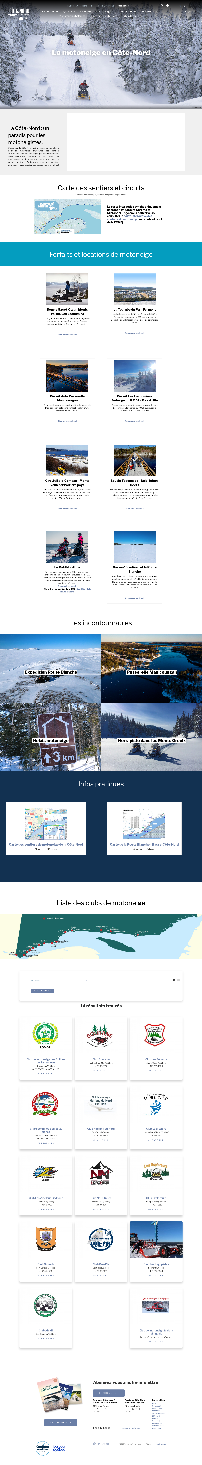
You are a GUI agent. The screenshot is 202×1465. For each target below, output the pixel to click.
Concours (123, 6)
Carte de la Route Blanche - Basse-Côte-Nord (144, 844)
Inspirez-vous (149, 11)
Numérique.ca (161, 1444)
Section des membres (157, 1410)
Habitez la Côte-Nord (77, 6)
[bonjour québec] (59, 1448)
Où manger (104, 11)
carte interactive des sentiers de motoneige (129, 217)
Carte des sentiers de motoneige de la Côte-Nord (46, 844)
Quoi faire (69, 11)
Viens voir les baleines (72, 16)
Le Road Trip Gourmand (102, 6)
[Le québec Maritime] (42, 1448)
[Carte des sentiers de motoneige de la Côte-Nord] (46, 824)
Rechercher (41, 991)
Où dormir (86, 11)
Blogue (155, 1403)
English (188, 11)
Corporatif (156, 1406)
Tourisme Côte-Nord (19, 11)
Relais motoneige (51, 740)
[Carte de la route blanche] (144, 824)
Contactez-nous (158, 1413)
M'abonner (107, 1393)
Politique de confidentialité (158, 1425)
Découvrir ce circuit (67, 586)
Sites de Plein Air (133, 16)
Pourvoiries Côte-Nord (104, 16)
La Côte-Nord (50, 11)
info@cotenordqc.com (131, 1428)
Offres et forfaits (126, 11)
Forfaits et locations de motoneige (101, 254)
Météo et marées (156, 1417)
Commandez (59, 1422)
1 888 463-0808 (101, 1428)
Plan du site (156, 1428)
